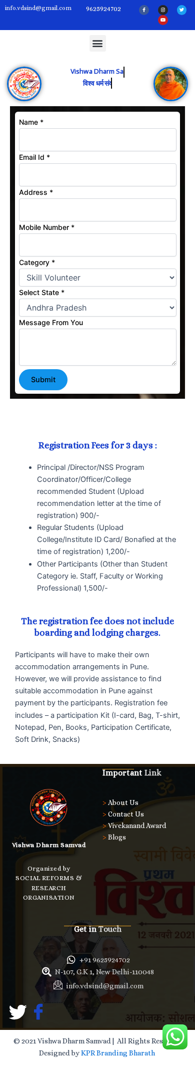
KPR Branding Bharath (118, 1053)
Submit (43, 379)
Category (37, 262)
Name (31, 122)
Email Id (34, 157)
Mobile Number (46, 227)
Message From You (51, 322)
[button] (98, 43)
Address (36, 192)
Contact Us (126, 814)
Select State (41, 292)
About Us (123, 802)
